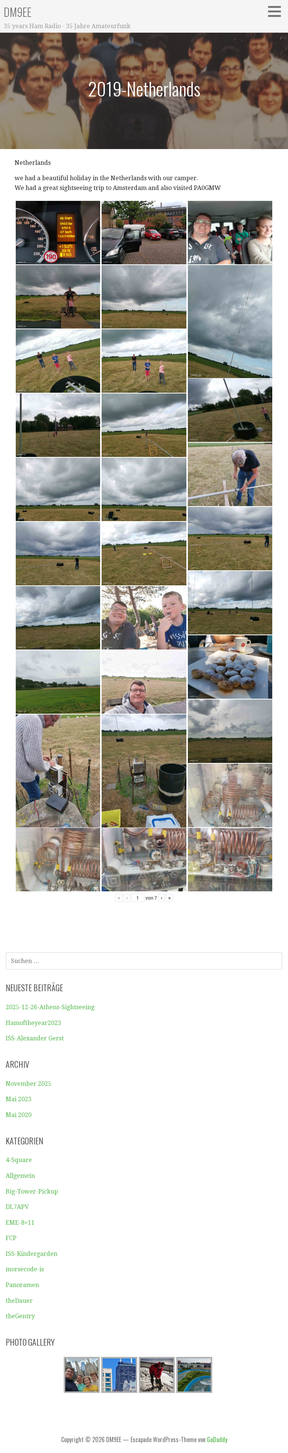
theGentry (20, 1316)
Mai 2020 (19, 1114)
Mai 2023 (19, 1099)
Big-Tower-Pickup (32, 1191)
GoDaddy (217, 1439)
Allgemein (20, 1175)
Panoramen (22, 1285)
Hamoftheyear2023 (33, 1022)
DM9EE (18, 11)
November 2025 (28, 1083)
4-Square (19, 1160)
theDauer (19, 1300)
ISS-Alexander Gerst (35, 1038)
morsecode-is (25, 1269)
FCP (11, 1238)
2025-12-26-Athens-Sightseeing (50, 1007)
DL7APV (17, 1206)
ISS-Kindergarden (31, 1253)
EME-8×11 (20, 1222)
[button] (277, 11)
